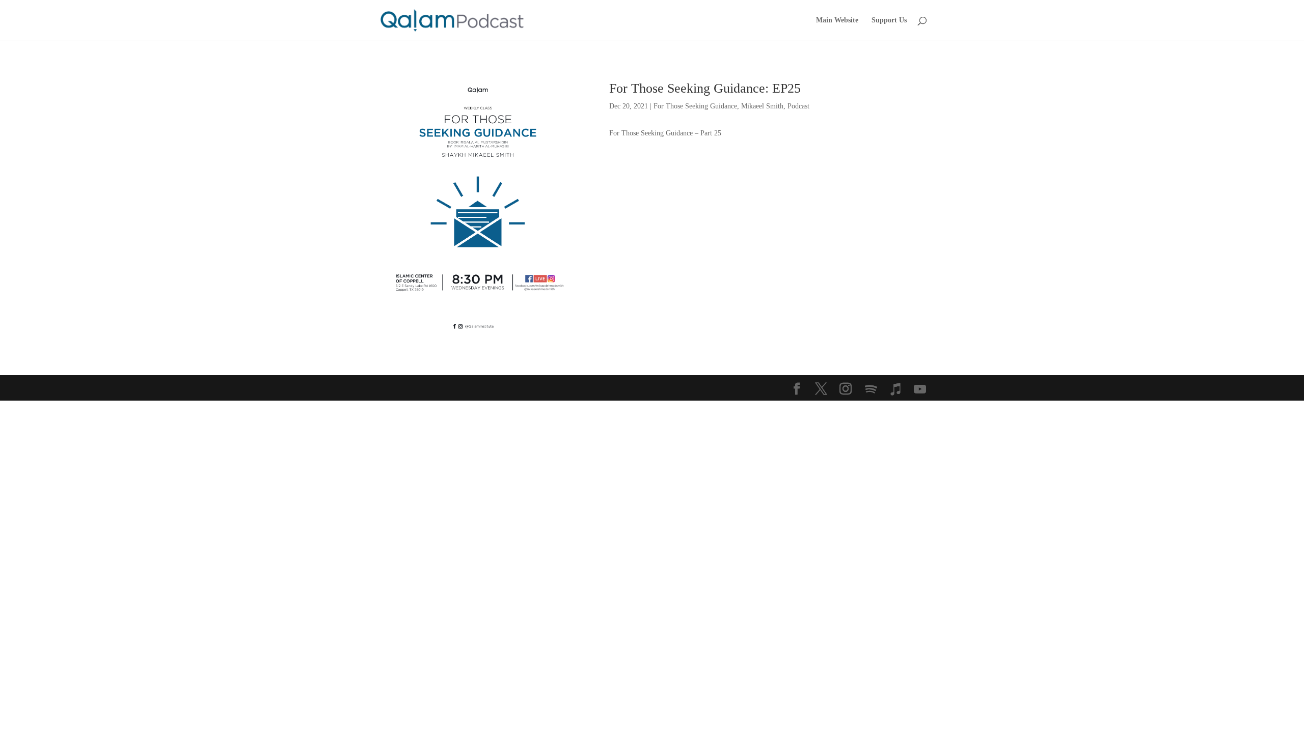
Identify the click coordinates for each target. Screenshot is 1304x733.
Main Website (837, 20)
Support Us (889, 20)
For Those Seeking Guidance (695, 106)
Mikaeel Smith (762, 106)
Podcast (798, 106)
